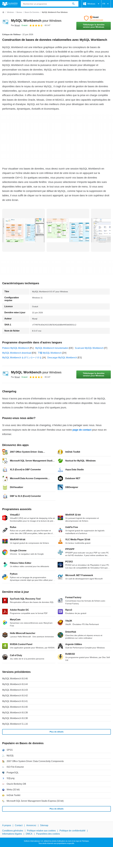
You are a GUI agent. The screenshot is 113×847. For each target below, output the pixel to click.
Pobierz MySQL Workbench (15, 348)
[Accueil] (3, 12)
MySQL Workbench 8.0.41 (15, 701)
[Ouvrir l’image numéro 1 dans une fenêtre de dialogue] (68, 230)
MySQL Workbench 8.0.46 (15, 678)
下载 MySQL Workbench (50, 353)
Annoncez (31, 825)
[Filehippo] (10, 4)
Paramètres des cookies (48, 833)
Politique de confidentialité (72, 830)
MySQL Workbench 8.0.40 (15, 707)
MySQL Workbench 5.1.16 (15, 724)
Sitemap (44, 825)
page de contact (81, 429)
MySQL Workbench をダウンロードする (21, 357)
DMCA (29, 833)
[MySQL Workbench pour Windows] (5, 22)
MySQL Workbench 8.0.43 (15, 690)
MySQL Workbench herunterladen (51, 348)
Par (15, 25)
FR (104, 4)
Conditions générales (12, 830)
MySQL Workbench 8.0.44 (15, 684)
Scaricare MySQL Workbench (89, 348)
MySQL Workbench (36, 20)
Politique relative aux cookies (41, 830)
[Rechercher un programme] (73, 4)
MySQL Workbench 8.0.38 (15, 718)
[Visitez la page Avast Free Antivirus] (93, 18)
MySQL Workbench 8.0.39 (15, 712)
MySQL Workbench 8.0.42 (15, 695)
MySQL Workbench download (16, 353)
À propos (6, 825)
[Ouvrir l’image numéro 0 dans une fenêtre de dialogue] (23, 230)
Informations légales (12, 833)
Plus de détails (57, 732)
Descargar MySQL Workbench (62, 357)
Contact (18, 825)
